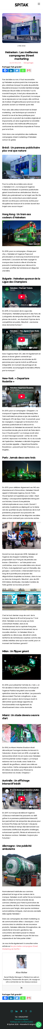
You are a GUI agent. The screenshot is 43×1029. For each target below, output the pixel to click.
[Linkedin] (11, 70)
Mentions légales (21, 1019)
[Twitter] (17, 70)
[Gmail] (29, 70)
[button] (39, 1025)
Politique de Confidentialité (21, 1022)
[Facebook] (5, 70)
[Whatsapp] (23, 70)
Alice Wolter (15, 63)
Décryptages (28, 63)
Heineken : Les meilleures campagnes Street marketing (21, 55)
